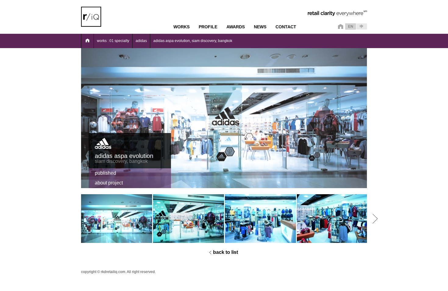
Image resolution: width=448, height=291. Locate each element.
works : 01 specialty (113, 41)
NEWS (260, 26)
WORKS (181, 26)
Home (87, 41)
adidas (141, 41)
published (105, 173)
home (339, 26)
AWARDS (235, 26)
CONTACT (286, 26)
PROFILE (208, 26)
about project (109, 182)
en (350, 26)
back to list (225, 252)
